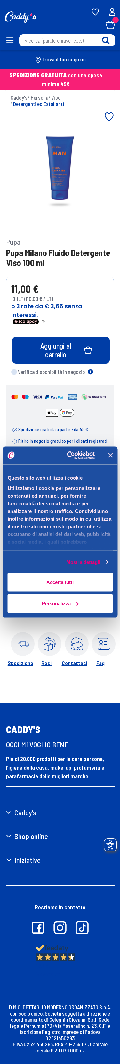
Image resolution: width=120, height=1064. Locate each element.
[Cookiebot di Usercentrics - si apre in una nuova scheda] (70, 455)
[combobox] (67, 40)
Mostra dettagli (83, 562)
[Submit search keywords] (105, 40)
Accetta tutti (60, 582)
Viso (55, 97)
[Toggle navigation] (9, 40)
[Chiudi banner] (110, 455)
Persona (39, 97)
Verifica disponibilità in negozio (51, 371)
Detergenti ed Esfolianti (38, 104)
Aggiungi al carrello (55, 350)
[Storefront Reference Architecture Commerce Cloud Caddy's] (20, 16)
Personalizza (56, 603)
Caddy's (19, 97)
